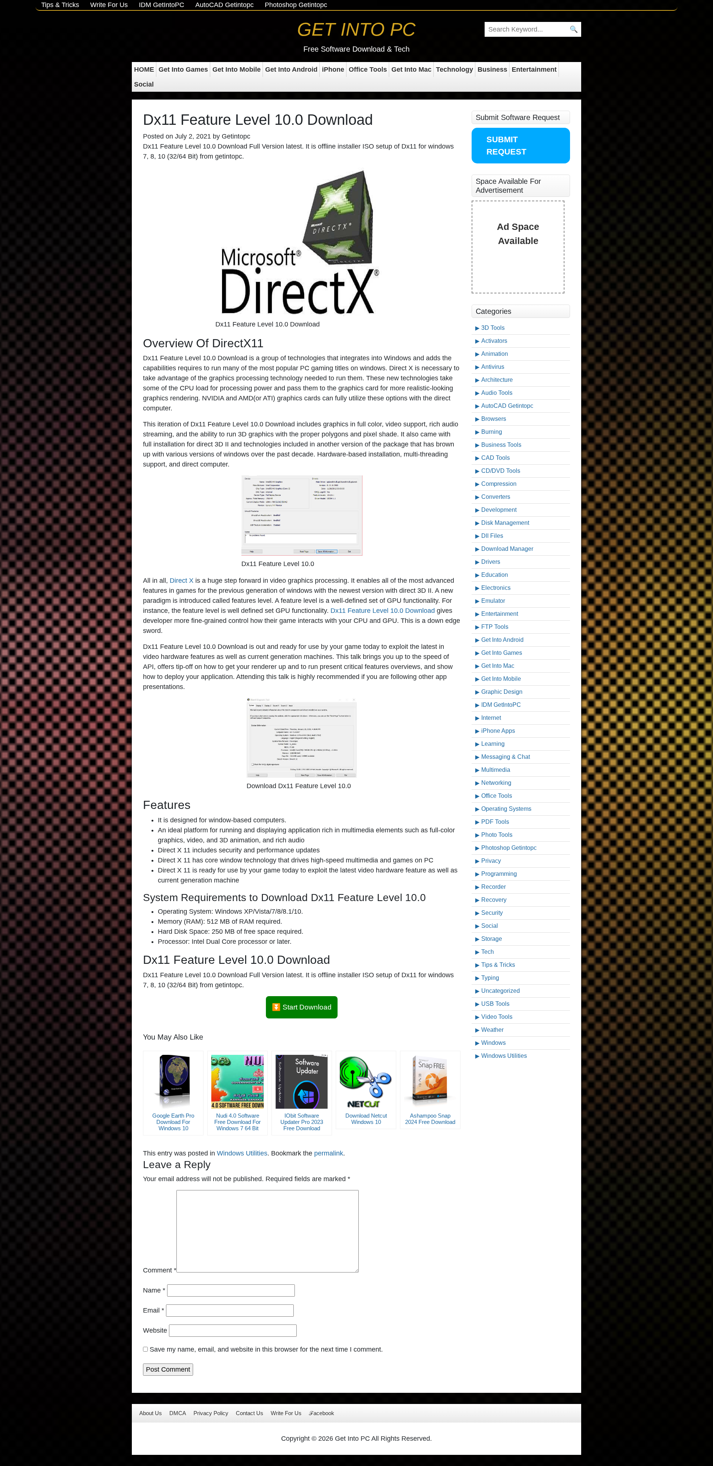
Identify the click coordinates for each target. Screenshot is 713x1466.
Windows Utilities (242, 1153)
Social (144, 84)
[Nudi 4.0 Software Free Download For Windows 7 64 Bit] (237, 1082)
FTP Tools (494, 627)
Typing (490, 978)
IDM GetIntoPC (161, 5)
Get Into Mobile (236, 69)
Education (494, 575)
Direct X (181, 580)
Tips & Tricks (60, 5)
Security (492, 913)
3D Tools (493, 328)
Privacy (491, 861)
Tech (487, 952)
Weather (492, 1030)
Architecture (497, 380)
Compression (499, 484)
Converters (495, 497)
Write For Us (109, 5)
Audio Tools (496, 393)
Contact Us (249, 1413)
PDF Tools (495, 822)
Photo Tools (496, 835)
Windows (493, 1043)
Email (153, 1310)
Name (154, 1290)
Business (492, 69)
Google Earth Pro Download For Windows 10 (173, 1121)
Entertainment (534, 69)
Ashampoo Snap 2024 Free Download (430, 1118)
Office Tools (368, 69)
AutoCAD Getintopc (224, 5)
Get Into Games (183, 69)
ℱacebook (321, 1413)
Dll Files (492, 536)
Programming (499, 874)
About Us (150, 1413)
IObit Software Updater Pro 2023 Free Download (301, 1121)
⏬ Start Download (302, 1007)
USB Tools (495, 1004)
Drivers (490, 562)
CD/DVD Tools (500, 471)
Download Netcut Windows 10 (366, 1118)
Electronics (496, 588)
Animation (494, 354)
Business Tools (501, 445)
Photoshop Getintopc (296, 5)
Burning (491, 432)
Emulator (493, 601)
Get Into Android (291, 69)
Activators (494, 341)
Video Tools (496, 1017)
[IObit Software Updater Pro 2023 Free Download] (302, 1082)
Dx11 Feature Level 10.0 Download (383, 610)
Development (499, 510)
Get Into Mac (411, 69)
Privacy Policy (210, 1413)
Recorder (493, 887)
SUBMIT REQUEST (506, 145)
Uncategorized (500, 991)
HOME (144, 69)
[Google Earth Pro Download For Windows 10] (173, 1082)
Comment (159, 1270)
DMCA (177, 1413)
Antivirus (492, 367)
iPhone (333, 69)
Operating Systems (506, 809)
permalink (328, 1153)
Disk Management (505, 523)
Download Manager (507, 549)
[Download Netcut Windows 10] (366, 1082)
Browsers (493, 419)
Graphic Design (501, 692)
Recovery (494, 900)
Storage (491, 939)
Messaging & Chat (505, 757)
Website (155, 1330)
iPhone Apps (498, 731)
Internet (491, 718)
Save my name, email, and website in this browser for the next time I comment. (266, 1349)
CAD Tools (495, 458)
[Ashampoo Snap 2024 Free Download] (430, 1082)
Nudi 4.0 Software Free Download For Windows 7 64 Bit (237, 1121)
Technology (454, 69)
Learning (493, 744)
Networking (496, 783)
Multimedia (495, 770)
